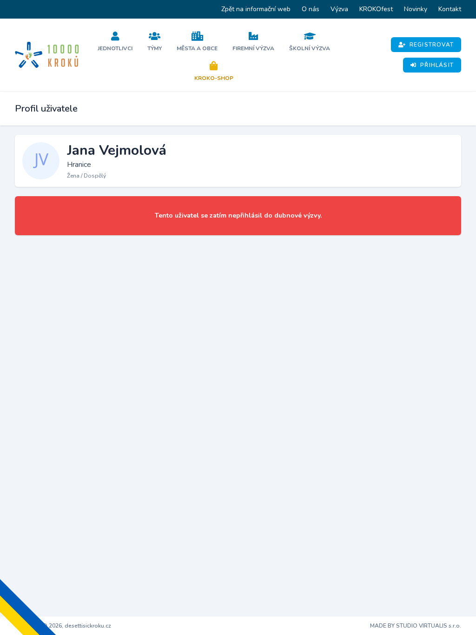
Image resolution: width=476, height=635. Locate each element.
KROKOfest (376, 9)
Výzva (339, 9)
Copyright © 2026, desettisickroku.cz (63, 625)
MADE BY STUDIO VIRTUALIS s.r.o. (415, 625)
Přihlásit (437, 65)
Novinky (415, 9)
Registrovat (432, 44)
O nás (310, 9)
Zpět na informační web (256, 9)
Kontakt (449, 9)
